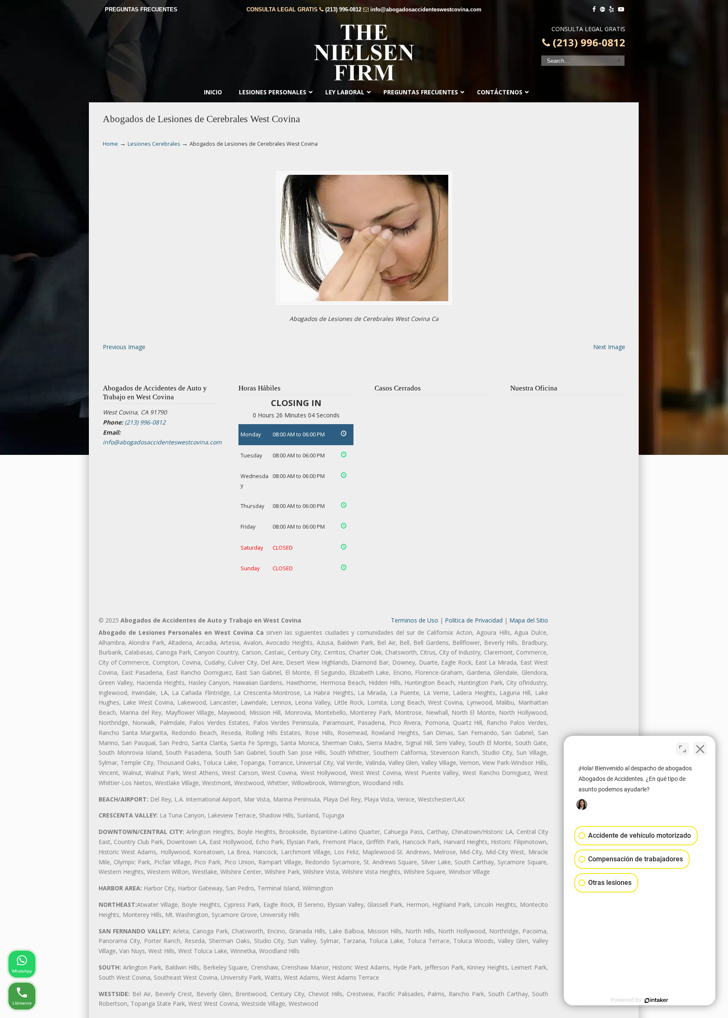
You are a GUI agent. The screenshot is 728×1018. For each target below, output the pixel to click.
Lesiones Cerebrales (154, 143)
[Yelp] (612, 9)
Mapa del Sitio (528, 620)
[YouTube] (621, 9)
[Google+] (602, 9)
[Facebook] (594, 9)
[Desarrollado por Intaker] (656, 1000)
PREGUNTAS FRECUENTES (141, 9)
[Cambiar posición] (682, 749)
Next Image (609, 347)
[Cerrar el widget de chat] (700, 749)
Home (110, 143)
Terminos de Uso (414, 620)
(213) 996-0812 (343, 9)
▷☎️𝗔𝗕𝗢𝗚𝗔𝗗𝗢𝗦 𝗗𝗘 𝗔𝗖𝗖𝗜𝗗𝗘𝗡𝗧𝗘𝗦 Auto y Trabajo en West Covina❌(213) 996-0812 (364, 53)
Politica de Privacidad (474, 620)
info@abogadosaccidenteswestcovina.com (426, 9)
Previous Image (124, 347)
